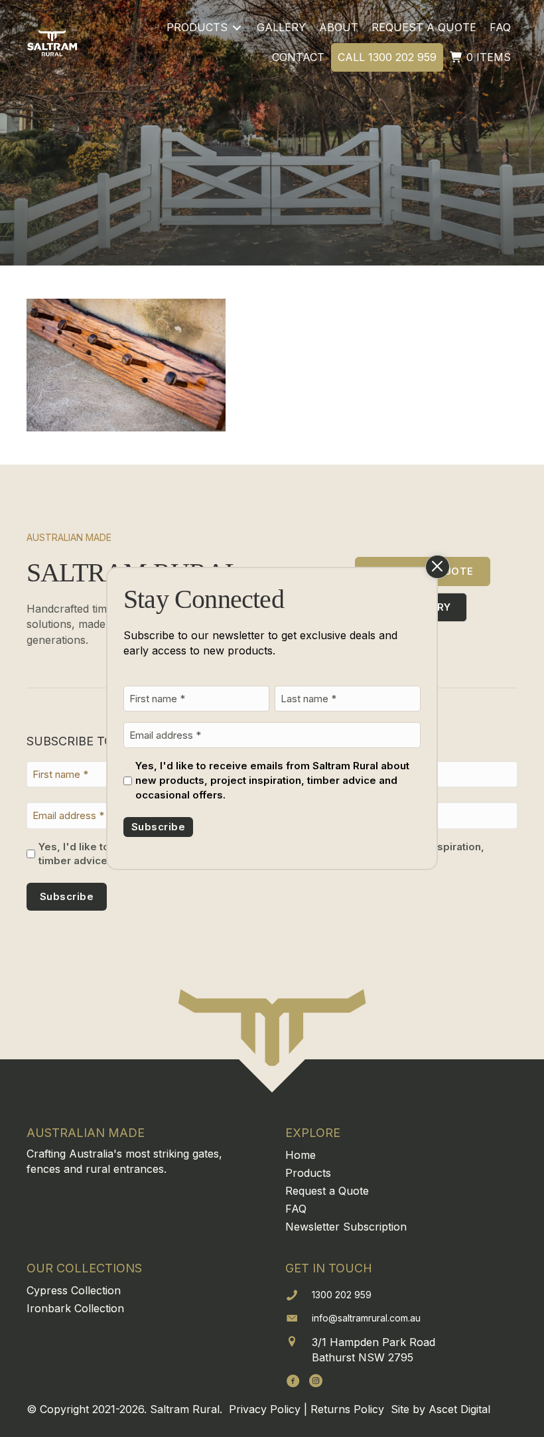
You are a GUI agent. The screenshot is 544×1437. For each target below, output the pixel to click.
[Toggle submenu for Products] (237, 27)
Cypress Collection (74, 1290)
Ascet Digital (459, 1409)
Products (308, 1172)
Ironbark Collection (75, 1308)
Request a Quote (327, 1190)
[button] (293, 1381)
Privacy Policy (265, 1409)
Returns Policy (347, 1409)
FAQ (295, 1208)
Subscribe (158, 826)
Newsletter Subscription (346, 1226)
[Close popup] (437, 567)
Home (300, 1155)
